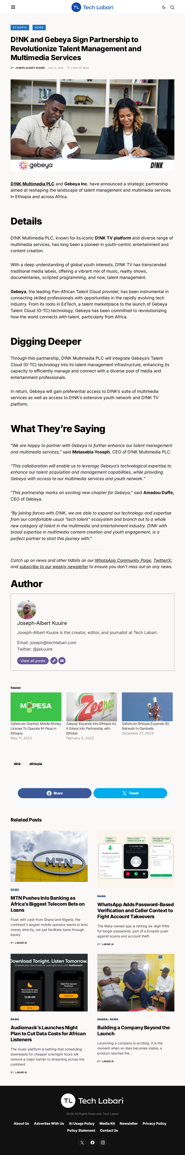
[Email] (62, 660)
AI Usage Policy (82, 1123)
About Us (21, 1123)
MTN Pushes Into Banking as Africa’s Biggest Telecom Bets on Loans (48, 904)
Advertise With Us (49, 1123)
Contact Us (109, 1130)
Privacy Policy (154, 1123)
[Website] (54, 660)
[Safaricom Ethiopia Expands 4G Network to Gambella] (147, 707)
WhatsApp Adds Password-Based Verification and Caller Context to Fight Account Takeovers (135, 910)
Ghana (102, 1018)
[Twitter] (82, 1142)
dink (17, 764)
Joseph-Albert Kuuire (42, 623)
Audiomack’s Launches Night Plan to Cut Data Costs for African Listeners (48, 1033)
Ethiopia (20, 27)
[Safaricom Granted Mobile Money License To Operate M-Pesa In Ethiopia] (36, 707)
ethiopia (35, 764)
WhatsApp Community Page (123, 560)
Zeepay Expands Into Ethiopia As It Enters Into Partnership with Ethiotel (91, 728)
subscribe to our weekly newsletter (54, 566)
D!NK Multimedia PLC (32, 183)
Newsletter (129, 1123)
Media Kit (107, 1123)
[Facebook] (92, 1142)
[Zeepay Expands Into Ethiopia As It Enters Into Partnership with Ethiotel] (91, 707)
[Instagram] (103, 1142)
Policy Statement (81, 1130)
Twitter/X (162, 560)
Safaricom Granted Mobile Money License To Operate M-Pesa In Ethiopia (36, 728)
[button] (13, 7)
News (39, 27)
